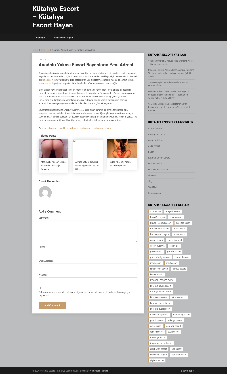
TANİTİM (45, 50)
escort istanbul (175, 240)
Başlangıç (40, 37)
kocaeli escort (156, 274)
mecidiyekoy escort (159, 314)
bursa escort (180, 228)
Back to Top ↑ (188, 371)
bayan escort (176, 217)
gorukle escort (174, 251)
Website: (43, 275)
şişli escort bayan (158, 354)
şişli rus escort (157, 360)
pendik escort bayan (68, 128)
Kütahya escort (179, 297)
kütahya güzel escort (160, 309)
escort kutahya (155, 140)
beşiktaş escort (183, 223)
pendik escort (79, 93)
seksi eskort (156, 326)
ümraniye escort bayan (161, 343)
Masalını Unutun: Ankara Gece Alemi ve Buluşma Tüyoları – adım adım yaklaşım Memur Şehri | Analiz (171, 73)
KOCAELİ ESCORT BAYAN (162, 280)
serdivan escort (173, 326)
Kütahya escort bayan (62, 37)
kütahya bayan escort (160, 286)
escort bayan (156, 240)
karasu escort (179, 268)
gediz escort (154, 146)
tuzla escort (47, 80)
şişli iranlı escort (179, 354)
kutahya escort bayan (158, 169)
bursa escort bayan (159, 234)
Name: (42, 247)
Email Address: (46, 261)
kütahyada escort (158, 297)
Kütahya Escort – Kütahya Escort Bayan (55, 17)
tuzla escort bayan (102, 128)
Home (35, 50)
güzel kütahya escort (160, 257)
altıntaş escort (155, 128)
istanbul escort (182, 257)
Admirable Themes (99, 371)
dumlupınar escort (157, 134)
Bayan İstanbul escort (160, 223)
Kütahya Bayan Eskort (159, 158)
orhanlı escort (89, 113)
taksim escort (156, 332)
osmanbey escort (181, 314)
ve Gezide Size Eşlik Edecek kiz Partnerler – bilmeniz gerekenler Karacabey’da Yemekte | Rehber (169, 107)
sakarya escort (175, 320)
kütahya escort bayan (160, 303)
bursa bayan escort (159, 228)
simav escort (154, 175)
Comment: (43, 218)
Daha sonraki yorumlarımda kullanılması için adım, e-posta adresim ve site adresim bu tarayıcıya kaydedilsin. (84, 294)
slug (150, 181)
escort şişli (174, 246)
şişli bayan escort (158, 349)
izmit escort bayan (159, 268)
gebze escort (156, 251)
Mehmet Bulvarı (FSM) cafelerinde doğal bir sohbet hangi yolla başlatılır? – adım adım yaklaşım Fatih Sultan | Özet (168, 94)
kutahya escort (155, 163)
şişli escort (177, 349)
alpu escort (155, 211)
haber (151, 152)
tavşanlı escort (155, 193)
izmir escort (155, 263)
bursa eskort (180, 234)
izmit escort (171, 263)
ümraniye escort (158, 337)
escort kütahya (157, 246)
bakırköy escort (157, 217)
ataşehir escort (173, 211)
